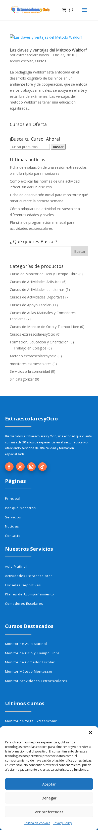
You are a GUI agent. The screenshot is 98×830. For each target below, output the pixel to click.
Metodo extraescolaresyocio (33, 356)
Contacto (13, 535)
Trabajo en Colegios (30, 348)
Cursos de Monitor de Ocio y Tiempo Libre (44, 326)
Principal (12, 498)
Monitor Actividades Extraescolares (36, 680)
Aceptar (49, 784)
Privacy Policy (62, 823)
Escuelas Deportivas (23, 585)
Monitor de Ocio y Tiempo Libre (32, 653)
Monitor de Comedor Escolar (30, 662)
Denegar (49, 797)
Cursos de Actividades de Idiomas (37, 289)
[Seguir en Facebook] (9, 466)
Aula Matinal (16, 566)
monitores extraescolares (31, 363)
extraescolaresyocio (32, 55)
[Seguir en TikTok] (42, 466)
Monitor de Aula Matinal (26, 643)
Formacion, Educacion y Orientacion (39, 342)
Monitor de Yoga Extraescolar (31, 721)
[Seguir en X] (20, 466)
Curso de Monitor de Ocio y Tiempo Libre (43, 273)
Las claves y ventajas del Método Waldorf (48, 50)
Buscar (58, 146)
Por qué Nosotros (20, 508)
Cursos (40, 61)
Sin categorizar (22, 379)
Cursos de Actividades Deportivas (37, 297)
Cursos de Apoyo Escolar (30, 305)
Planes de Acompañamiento (29, 594)
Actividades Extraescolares (29, 575)
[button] (90, 732)
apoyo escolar (21, 61)
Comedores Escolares (24, 603)
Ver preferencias (49, 811)
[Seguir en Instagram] (31, 466)
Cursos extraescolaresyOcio (32, 334)
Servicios (13, 517)
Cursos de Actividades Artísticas (35, 281)
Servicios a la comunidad (30, 371)
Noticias (12, 526)
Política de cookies (37, 823)
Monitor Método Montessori (29, 671)
